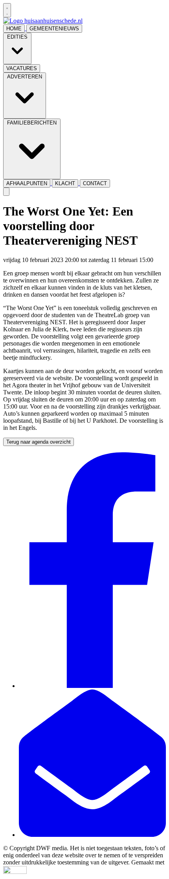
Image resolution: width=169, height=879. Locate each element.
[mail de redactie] (92, 834)
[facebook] (92, 685)
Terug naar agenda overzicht (38, 442)
